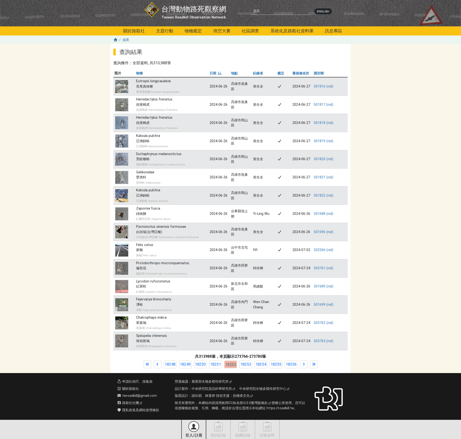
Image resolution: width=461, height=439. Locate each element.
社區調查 (250, 30)
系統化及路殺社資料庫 (292, 30)
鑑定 (281, 73)
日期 (215, 73)
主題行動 (164, 30)
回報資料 (267, 435)
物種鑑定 (193, 30)
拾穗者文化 (241, 396)
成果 (125, 40)
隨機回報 (242, 435)
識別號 (319, 73)
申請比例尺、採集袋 (136, 382)
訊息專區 (333, 30)
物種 (139, 73)
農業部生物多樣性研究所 (210, 382)
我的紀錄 (218, 435)
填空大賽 (221, 30)
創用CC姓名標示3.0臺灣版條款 (245, 403)
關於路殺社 (134, 30)
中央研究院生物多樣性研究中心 (262, 389)
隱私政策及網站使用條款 (140, 410)
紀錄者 (258, 73)
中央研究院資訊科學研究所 (212, 389)
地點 (234, 73)
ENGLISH (323, 11)
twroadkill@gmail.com (139, 396)
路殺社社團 (130, 403)
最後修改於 (300, 73)
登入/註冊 (193, 435)
